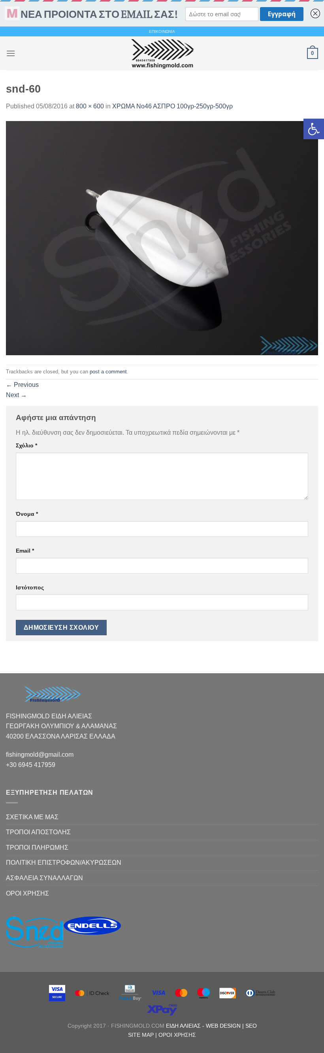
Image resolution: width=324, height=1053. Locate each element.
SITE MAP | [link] (143, 1035)
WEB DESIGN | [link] (225, 1026)
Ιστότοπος (30, 587)
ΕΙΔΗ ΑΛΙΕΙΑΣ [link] (184, 1026)
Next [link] (16, 395)
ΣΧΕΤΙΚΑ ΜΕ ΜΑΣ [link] (32, 817)
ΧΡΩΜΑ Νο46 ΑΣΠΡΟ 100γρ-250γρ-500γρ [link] (172, 106)
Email (25, 550)
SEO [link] (251, 1026)
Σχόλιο (26, 445)
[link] (313, 129)
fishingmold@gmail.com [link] (39, 754)
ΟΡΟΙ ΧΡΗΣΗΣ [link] (27, 893)
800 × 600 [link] (90, 106)
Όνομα (27, 514)
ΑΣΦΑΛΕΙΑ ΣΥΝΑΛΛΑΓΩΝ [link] (44, 878)
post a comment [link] (108, 372)
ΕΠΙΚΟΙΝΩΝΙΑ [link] (162, 31)
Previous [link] (22, 384)
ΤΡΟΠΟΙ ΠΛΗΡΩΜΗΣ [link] (37, 847)
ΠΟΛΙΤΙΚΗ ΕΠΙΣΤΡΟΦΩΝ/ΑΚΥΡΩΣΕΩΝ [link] (63, 862)
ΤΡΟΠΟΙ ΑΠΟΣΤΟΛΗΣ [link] (38, 832)
